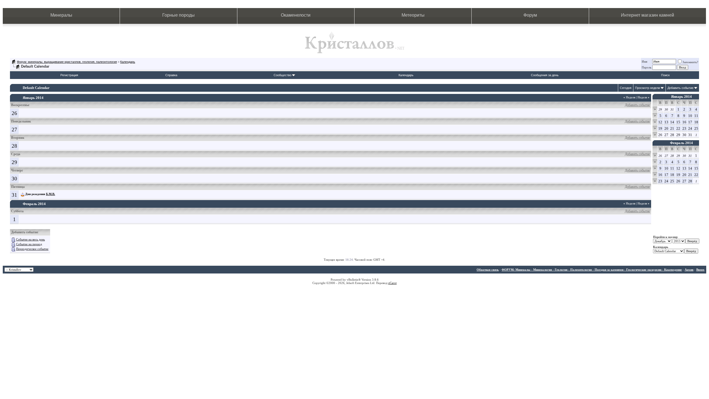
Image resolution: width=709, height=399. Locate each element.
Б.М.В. (50, 194)
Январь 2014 (681, 96)
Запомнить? (690, 62)
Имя (644, 61)
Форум (530, 15)
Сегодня (625, 87)
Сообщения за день (545, 75)
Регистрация (69, 75)
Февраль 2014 (681, 143)
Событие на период (29, 244)
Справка (171, 75)
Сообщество (282, 75)
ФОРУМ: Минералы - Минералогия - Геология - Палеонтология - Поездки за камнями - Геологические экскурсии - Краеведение (592, 269)
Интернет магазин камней (647, 15)
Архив (689, 269)
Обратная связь (488, 269)
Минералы (61, 15)
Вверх (700, 269)
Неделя (629, 97)
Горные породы (178, 15)
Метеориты (413, 15)
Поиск (665, 75)
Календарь (127, 61)
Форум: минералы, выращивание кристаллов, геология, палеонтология (67, 61)
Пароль (646, 67)
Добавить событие (680, 87)
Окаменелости (295, 15)
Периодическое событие (32, 248)
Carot (393, 283)
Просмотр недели (647, 87)
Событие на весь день (30, 239)
